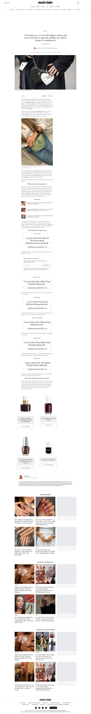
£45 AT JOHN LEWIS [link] (25, 426)
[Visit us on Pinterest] (46, 708)
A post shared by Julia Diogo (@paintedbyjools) (37, 282)
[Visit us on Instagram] (39, 708)
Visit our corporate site (61, 710)
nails (41, 179)
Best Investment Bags (55, 9)
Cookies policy (34, 704)
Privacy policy (25, 704)
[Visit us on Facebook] (43, 708)
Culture (52, 6)
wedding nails (37, 175)
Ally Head (26, 177)
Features (55, 48)
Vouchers (57, 6)
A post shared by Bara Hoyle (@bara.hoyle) (37, 323)
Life (47, 6)
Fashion (33, 6)
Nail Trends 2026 (47, 9)
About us (43, 704)
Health (43, 6)
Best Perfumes (63, 9)
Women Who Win (77, 9)
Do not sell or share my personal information (58, 704)
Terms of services (35, 268)
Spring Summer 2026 (38, 9)
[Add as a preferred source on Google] (60, 708)
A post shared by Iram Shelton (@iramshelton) (37, 303)
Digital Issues (70, 9)
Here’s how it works (57, 52)
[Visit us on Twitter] (36, 708)
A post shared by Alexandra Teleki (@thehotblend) (38, 364)
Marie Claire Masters (29, 9)
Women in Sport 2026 (20, 9)
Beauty (38, 6)
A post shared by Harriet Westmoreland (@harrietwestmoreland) (37, 240)
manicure (30, 108)
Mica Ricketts (39, 48)
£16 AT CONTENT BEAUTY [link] (48, 464)
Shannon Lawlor (37, 170)
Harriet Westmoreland (38, 111)
